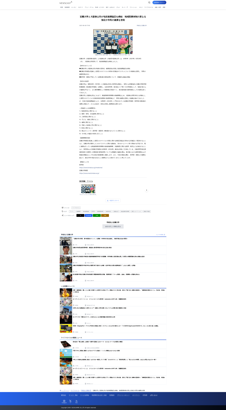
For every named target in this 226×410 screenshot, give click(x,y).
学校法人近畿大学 (142, 25)
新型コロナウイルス (136, 211)
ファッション (133, 7)
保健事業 (78, 211)
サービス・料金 (73, 395)
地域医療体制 (100, 211)
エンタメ (73, 7)
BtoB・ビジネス (99, 7)
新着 (61, 7)
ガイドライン (136, 395)
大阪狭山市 (116, 211)
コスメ (141, 7)
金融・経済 (158, 7)
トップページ (65, 390)
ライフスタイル (148, 7)
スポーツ (80, 7)
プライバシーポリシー (123, 395)
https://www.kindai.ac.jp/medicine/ (90, 167)
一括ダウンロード (114, 200)
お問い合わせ (153, 395)
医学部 (93, 211)
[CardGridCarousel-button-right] (146, 190)
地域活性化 (108, 211)
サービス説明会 (84, 395)
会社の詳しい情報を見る (113, 226)
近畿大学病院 (146, 211)
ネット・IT (125, 7)
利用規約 (111, 395)
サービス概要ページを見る (212, 406)
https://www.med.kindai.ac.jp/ (89, 173)
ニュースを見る (159, 234)
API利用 (145, 395)
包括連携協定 (86, 211)
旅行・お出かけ (110, 7)
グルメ (118, 7)
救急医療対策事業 (125, 211)
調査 (164, 7)
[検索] (149, 2)
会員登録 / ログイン (159, 2)
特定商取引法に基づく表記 (99, 395)
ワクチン (72, 211)
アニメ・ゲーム (89, 7)
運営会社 (63, 395)
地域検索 (67, 7)
